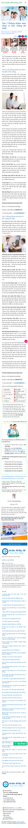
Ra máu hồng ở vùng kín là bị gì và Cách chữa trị (14, 766)
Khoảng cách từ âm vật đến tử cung (11, 730)
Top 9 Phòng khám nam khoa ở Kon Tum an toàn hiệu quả (14, 667)
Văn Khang (8, 31)
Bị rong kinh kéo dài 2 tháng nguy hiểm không (13, 692)
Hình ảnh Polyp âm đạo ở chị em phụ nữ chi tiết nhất (14, 615)
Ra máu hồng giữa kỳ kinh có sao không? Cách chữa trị (14, 682)
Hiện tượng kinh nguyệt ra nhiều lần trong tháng (14, 750)
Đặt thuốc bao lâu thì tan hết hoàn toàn (12, 697)
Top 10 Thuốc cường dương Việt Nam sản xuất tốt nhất (14, 663)
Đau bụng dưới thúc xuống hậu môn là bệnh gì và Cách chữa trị (14, 686)
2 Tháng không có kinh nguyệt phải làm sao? (13, 605)
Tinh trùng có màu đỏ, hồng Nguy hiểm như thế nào (14, 721)
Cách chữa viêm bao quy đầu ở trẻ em (12, 725)
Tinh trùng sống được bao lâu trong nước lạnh (13, 727)
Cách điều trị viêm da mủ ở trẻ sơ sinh (12, 757)
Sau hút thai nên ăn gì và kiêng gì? (11, 650)
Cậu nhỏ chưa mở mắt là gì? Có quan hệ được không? (14, 608)
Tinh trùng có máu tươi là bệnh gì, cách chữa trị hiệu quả (14, 754)
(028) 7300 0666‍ (9, 563)
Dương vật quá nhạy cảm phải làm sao (12, 695)
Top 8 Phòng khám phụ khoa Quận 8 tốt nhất (13, 631)
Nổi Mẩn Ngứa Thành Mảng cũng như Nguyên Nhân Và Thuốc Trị (14, 653)
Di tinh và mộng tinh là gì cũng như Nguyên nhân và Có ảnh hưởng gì (14, 638)
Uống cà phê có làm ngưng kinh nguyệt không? (14, 612)
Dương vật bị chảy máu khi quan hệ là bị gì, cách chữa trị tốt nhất (14, 709)
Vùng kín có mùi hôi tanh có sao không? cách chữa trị (14, 701)
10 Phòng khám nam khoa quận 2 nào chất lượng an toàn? (14, 594)
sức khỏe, (16, 807)
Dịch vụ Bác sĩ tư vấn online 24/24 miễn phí (13, 689)
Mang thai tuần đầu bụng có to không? (11, 624)
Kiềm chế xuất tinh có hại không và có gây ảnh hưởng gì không (14, 746)
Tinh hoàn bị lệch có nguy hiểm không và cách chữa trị (14, 734)
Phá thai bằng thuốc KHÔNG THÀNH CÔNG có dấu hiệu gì (14, 642)
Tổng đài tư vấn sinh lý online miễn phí (12, 657)
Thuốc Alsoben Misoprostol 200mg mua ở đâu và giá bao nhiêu (14, 717)
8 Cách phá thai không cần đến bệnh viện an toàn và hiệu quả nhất (14, 675)
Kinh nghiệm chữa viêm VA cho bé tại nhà (12, 760)
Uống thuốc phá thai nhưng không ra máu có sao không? (14, 738)
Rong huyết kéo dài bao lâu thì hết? (11, 659)
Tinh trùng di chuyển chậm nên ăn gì (11, 763)
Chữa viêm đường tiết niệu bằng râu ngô (12, 598)
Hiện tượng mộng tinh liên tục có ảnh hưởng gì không (14, 634)
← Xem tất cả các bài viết (14, 544)
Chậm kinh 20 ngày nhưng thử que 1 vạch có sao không (14, 646)
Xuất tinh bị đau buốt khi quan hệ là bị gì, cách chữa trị (14, 705)
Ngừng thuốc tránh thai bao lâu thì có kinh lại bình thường (14, 713)
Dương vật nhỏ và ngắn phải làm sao (11, 618)
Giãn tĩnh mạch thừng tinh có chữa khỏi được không (14, 671)
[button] (25, 2)
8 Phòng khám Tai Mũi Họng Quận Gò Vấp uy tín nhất (14, 601)
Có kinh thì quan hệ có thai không (10, 621)
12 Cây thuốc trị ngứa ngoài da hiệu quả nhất (13, 678)
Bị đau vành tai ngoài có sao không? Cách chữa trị (14, 627)
